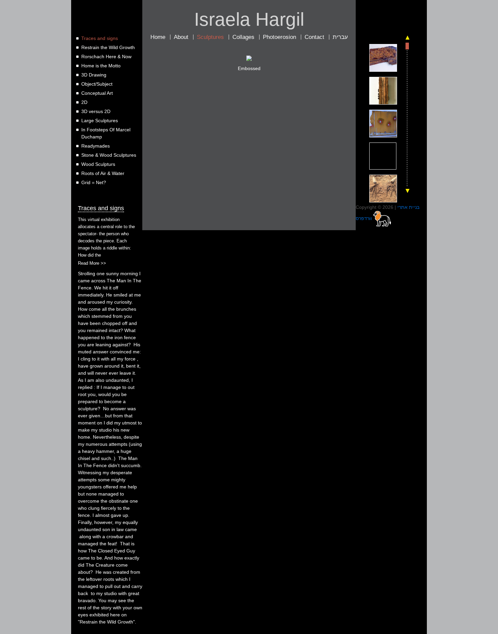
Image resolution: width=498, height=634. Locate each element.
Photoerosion (279, 37)
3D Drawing (93, 75)
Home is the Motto (101, 65)
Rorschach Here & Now (106, 56)
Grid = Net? (93, 182)
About (181, 37)
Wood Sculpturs (98, 164)
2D (84, 102)
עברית (340, 37)
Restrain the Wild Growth (108, 47)
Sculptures (210, 37)
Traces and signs (99, 38)
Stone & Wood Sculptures (108, 155)
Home (157, 37)
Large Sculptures (99, 120)
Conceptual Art (97, 93)
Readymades (95, 146)
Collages (243, 37)
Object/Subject (96, 84)
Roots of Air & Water (102, 173)
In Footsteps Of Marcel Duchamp (105, 133)
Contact (314, 37)
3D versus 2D (95, 111)
